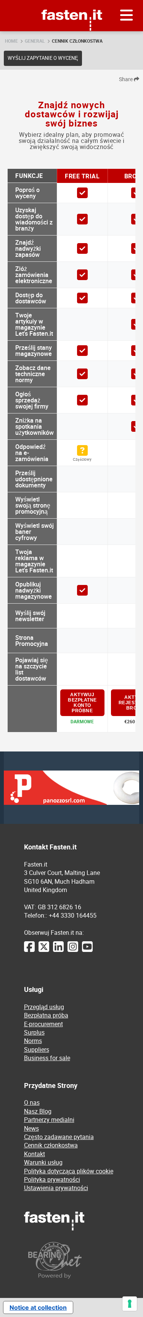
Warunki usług (43, 1162)
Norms (33, 1041)
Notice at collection (38, 1307)
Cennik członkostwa (77, 41)
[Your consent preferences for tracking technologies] (129, 1303)
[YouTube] (87, 950)
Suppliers (36, 1049)
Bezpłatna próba (46, 1015)
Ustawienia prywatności (56, 1188)
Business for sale (47, 1058)
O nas (32, 1102)
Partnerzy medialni (49, 1119)
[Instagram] (72, 950)
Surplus (34, 1032)
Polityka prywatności (52, 1179)
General (35, 41)
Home (11, 41)
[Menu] (126, 15)
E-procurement (43, 1024)
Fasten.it (71, 3)
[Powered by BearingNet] (71, 1260)
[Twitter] (44, 950)
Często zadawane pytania (59, 1137)
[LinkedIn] (58, 950)
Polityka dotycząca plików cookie (68, 1171)
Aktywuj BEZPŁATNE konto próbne (82, 702)
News (31, 1128)
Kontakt (34, 1154)
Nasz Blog (37, 1111)
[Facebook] (29, 950)
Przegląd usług (44, 1007)
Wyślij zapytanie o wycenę (43, 57)
